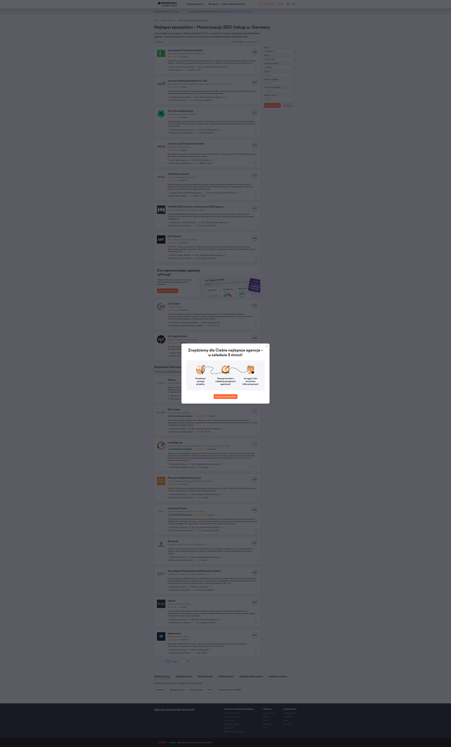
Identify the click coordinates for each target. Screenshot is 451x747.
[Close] (267, 346)
